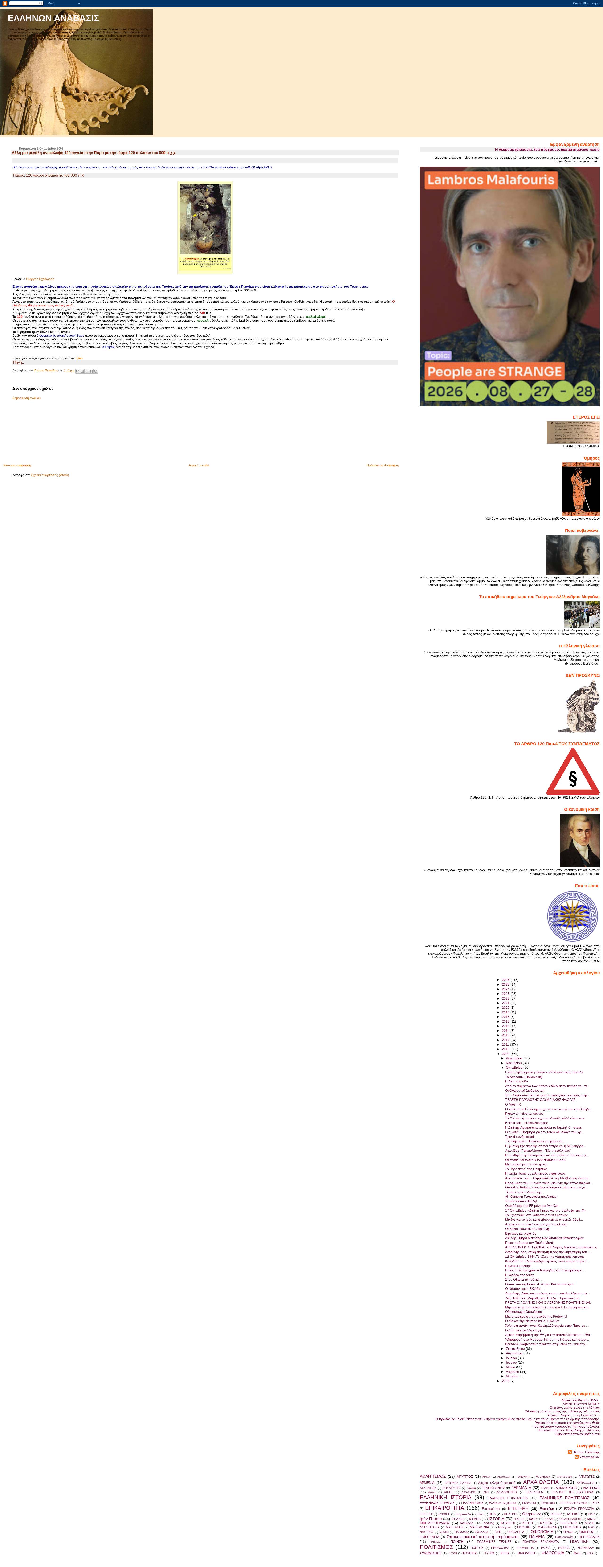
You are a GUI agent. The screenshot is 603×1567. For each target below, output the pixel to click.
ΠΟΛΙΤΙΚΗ (579, 1541)
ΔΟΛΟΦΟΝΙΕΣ (507, 1492)
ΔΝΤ (486, 1492)
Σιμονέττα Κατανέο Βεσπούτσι (577, 1434)
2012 (506, 1040)
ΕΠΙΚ (596, 1503)
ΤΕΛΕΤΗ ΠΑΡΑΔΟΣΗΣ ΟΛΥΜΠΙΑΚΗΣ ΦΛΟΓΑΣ (540, 1100)
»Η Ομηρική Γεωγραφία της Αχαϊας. (531, 1196)
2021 (506, 1003)
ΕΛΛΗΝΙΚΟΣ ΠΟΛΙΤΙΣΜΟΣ (564, 1497)
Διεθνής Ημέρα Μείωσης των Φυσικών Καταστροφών (544, 1238)
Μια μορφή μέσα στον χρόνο (526, 1164)
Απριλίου (513, 1372)
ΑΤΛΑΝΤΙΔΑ (428, 1488)
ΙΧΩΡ (533, 1519)
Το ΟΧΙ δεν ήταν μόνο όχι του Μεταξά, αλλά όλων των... (546, 1118)
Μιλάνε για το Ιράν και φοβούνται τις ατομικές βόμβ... (544, 1219)
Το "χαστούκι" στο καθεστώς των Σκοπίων (536, 1215)
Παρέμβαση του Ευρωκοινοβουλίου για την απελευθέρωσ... (549, 1183)
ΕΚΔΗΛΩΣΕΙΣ (534, 1492)
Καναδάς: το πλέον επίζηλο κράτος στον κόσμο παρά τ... (547, 1261)
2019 (506, 1012)
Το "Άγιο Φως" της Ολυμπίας (526, 1169)
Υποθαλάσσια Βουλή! (521, 1201)
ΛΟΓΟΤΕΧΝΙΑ (430, 1527)
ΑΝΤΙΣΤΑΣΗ (564, 1476)
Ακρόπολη (503, 1476)
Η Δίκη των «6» (516, 1081)
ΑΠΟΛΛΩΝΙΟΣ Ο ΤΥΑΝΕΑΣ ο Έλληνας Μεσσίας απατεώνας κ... (552, 1247)
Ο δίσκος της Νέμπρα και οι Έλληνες (532, 1321)
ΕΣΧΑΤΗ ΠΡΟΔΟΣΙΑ (579, 1508)
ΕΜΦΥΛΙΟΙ (529, 1503)
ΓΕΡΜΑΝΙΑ (521, 1487)
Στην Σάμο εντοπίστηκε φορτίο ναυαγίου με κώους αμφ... (547, 1095)
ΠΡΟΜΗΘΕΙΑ (525, 1548)
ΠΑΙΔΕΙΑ (537, 1536)
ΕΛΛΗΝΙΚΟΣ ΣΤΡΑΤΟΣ (437, 1503)
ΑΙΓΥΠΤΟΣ (465, 1476)
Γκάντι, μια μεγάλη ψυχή (523, 1330)
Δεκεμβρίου (515, 1058)
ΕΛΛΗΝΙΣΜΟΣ (473, 1503)
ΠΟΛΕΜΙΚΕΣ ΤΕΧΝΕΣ (494, 1541)
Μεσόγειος (504, 1527)
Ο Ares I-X (513, 1104)
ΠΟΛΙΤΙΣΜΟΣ (436, 1547)
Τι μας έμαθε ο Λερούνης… (525, 1192)
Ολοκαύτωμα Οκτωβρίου (523, 1312)
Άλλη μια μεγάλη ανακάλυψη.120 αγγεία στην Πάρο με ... (547, 1325)
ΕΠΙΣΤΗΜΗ (518, 1508)
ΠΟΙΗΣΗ (457, 1541)
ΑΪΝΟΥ (486, 1476)
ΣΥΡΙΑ (453, 1553)
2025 (506, 984)
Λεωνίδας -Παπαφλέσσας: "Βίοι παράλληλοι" (538, 1150)
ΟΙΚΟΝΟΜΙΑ (542, 1531)
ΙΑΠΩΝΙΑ (556, 1514)
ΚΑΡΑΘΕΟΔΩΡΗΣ (570, 1519)
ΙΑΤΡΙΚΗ (573, 1514)
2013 (506, 1035)
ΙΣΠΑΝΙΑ (457, 1519)
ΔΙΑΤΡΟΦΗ (591, 1488)
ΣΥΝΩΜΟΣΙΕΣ (430, 1553)
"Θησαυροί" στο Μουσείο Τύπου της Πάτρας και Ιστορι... (547, 1339)
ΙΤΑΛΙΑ (519, 1519)
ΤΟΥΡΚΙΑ (469, 1553)
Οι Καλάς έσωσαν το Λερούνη (527, 1229)
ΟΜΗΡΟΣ (586, 1532)
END (590, 1553)
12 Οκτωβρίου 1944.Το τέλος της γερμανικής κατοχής (544, 1256)
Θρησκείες (531, 1513)
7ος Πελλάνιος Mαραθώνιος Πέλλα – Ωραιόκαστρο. (542, 1298)
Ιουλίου (512, 1358)
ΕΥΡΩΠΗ (444, 1514)
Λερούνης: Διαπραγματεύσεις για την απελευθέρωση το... (547, 1293)
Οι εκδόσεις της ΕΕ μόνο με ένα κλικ (531, 1206)
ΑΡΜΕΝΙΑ (427, 1483)
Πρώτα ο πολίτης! (518, 1266)
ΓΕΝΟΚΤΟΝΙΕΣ (493, 1488)
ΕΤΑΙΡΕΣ (426, 1514)
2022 (506, 998)
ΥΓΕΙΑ (504, 1553)
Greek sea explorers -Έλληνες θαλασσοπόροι (539, 1284)
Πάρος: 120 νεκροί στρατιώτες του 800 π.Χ (48, 175)
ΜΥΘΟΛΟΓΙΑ (572, 1527)
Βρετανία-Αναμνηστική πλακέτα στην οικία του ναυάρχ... (546, 1344)
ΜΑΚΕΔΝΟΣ (454, 1527)
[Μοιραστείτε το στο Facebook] (91, 371)
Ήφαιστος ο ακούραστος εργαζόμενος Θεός (567, 1422)
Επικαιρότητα (491, 1508)
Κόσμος (488, 1523)
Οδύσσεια (481, 1532)
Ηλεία (480, 1514)
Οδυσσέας (462, 1532)
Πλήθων (435, 1541)
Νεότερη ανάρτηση (17, 465)
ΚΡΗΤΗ (527, 1523)
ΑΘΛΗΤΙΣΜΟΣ (433, 1476)
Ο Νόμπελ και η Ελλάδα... (524, 1288)
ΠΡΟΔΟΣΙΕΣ (500, 1548)
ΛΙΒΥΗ (589, 1523)
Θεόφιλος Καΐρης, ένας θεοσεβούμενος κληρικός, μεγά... (546, 1187)
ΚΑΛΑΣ (549, 1519)
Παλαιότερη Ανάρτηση (383, 465)
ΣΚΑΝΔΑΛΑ (585, 1548)
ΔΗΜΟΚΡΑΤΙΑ (566, 1488)
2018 (506, 1017)
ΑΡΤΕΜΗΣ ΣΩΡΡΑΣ (458, 1482)
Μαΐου (511, 1367)
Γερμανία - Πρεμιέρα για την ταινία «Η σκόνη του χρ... (544, 1132)
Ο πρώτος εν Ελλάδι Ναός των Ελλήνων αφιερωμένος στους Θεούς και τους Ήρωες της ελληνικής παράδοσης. (517, 1419)
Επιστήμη (547, 1508)
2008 (506, 1381)
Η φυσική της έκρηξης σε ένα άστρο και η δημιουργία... (545, 1146)
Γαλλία (471, 1488)
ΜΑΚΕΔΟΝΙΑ (479, 1527)
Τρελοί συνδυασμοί (519, 1137)
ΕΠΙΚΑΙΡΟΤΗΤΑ (444, 1508)
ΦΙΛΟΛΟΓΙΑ (526, 1553)
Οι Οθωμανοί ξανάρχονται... (525, 1090)
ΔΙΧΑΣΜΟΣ (468, 1492)
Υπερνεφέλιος (589, 1457)
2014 (506, 1030)
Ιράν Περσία (431, 1518)
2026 (506, 980)
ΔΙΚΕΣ (448, 1492)
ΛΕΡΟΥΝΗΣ (568, 1523)
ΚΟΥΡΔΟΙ (508, 1523)
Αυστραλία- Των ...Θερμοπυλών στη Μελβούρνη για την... (548, 1178)
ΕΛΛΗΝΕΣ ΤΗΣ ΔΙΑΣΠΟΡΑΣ (572, 1492)
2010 (506, 1049)
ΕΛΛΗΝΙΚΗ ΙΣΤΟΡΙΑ (445, 1497)
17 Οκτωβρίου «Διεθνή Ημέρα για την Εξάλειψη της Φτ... (546, 1210)
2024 (506, 989)
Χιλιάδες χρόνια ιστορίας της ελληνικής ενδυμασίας (562, 1411)
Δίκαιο (432, 1492)
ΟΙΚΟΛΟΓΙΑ (515, 1532)
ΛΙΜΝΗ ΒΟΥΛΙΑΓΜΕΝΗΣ (581, 1404)
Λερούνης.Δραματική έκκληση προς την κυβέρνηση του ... (548, 1252)
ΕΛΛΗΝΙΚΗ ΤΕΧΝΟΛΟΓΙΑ (508, 1498)
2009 (506, 1054)
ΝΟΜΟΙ (444, 1532)
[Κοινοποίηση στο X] (86, 371)
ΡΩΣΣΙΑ (564, 1548)
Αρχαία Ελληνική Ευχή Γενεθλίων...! (573, 1415)
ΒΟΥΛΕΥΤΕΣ (451, 1488)
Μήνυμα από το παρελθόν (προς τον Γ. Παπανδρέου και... (548, 1307)
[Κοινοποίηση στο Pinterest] (95, 371)
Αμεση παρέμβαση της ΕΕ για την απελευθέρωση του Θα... (549, 1335)
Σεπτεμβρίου (516, 1349)
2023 (506, 994)
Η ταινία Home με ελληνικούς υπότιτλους (535, 1173)
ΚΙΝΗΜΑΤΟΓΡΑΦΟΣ (435, 1523)
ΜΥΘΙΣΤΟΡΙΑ (547, 1527)
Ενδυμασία (548, 1503)
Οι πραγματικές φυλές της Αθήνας (575, 1407)
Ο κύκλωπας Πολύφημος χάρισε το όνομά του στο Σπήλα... (549, 1109)
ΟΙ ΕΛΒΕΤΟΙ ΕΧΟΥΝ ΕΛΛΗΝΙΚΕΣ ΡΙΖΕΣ (535, 1160)
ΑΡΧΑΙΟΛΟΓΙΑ (541, 1482)
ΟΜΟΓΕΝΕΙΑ (429, 1537)
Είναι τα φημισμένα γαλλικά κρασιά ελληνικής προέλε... (545, 1072)
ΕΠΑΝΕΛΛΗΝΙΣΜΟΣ (574, 1503)
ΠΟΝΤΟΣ (477, 1548)
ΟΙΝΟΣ (568, 1532)
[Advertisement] (46, 429)
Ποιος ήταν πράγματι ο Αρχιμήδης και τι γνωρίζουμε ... (545, 1270)
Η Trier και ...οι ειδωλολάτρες (526, 1123)
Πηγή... (19, 362)
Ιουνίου (512, 1362)
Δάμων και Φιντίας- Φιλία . (580, 1400)
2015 (506, 1026)
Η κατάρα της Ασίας (519, 1275)
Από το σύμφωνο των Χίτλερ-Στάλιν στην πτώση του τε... (547, 1086)
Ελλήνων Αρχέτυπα (502, 1503)
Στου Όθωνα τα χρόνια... (523, 1279)
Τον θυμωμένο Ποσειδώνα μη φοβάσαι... (535, 1141)
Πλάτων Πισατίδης (586, 1452)
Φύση (577, 1553)
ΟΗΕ (498, 1532)
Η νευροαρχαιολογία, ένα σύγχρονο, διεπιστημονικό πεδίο (547, 149)
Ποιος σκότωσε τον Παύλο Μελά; (529, 1243)
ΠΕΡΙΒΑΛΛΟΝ (589, 1537)
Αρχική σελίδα (199, 465)
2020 (506, 1007)
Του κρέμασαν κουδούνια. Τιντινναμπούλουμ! (566, 1426)
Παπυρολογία (564, 1537)
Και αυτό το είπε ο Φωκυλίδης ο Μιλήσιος (569, 1430)
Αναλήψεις (543, 1476)
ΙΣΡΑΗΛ (475, 1519)
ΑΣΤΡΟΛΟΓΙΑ (585, 1482)
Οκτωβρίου (514, 1067)
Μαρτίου (512, 1376)
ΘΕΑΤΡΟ (510, 1514)
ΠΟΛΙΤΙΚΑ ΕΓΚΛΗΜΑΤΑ (540, 1541)
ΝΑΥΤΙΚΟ (426, 1532)
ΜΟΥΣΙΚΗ (524, 1527)
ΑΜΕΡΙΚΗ (523, 1476)
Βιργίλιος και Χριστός (520, 1233)
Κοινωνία (466, 1523)
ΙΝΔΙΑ (591, 1514)
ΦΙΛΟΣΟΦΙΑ (553, 1553)
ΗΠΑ (492, 1514)
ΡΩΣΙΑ (545, 1548)
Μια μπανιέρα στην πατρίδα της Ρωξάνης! (536, 1316)
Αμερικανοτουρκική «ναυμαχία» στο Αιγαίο (536, 1224)
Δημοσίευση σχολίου (26, 398)
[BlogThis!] (82, 371)
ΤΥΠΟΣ (490, 1553)
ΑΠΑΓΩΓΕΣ (587, 1476)
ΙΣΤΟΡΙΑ (496, 1518)
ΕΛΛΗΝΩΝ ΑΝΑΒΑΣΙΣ (53, 18)
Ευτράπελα (463, 1514)
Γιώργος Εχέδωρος (40, 279)
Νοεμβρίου (514, 1063)
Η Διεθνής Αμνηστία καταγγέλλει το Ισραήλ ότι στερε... (544, 1127)
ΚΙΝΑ (591, 1519)
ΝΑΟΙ (591, 1527)
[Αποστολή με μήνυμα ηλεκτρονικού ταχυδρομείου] (77, 371)
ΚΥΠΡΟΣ (546, 1523)
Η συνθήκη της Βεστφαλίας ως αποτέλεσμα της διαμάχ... (547, 1155)
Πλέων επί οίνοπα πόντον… (526, 1113)
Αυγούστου (515, 1353)
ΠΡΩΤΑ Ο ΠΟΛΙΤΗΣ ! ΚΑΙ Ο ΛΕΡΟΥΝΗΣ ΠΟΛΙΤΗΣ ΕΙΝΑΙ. (548, 1302)
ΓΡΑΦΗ (545, 1488)
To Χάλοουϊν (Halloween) (523, 1077)
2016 (506, 1021)
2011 (506, 1044)
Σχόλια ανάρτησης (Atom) (50, 475)
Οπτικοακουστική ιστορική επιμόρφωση (483, 1536)
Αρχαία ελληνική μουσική (496, 1483)
